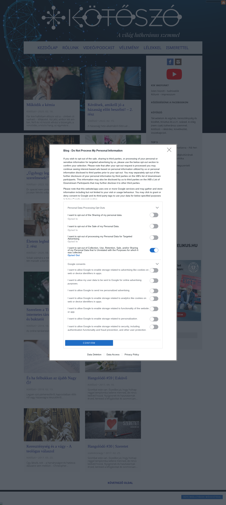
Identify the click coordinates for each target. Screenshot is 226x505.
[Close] (170, 151)
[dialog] (113, 252)
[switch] (154, 215)
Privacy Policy (132, 354)
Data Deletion (94, 354)
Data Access (113, 354)
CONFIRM (89, 343)
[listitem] (113, 207)
